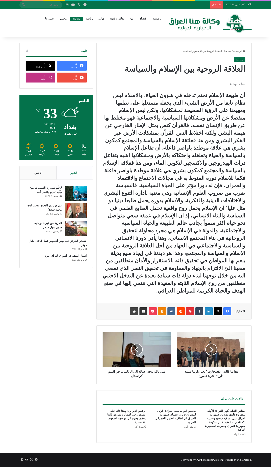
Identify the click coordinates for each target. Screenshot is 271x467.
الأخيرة (38, 172)
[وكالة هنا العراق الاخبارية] (210, 23)
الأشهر (74, 172)
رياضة (89, 18)
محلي (63, 18)
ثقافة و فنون (117, 18)
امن (132, 18)
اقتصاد (143, 18)
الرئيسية (157, 18)
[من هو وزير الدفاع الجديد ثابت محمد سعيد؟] (76, 210)
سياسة (76, 18)
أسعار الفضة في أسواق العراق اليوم (66, 255)
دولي (101, 18)
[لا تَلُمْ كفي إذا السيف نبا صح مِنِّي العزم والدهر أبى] (76, 193)
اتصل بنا (50, 18)
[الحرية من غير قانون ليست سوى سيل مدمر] (76, 228)
